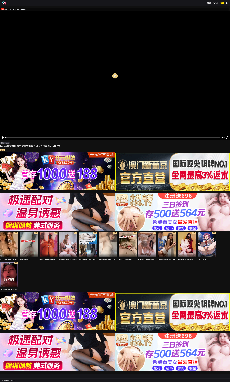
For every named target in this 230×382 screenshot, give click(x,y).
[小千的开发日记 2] (207, 244)
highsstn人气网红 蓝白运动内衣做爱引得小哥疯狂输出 (147, 259)
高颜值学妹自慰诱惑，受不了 (107, 259)
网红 (2, 143)
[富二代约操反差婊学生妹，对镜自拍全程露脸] (9, 244)
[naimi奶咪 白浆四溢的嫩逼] (187, 244)
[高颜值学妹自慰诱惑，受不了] (108, 244)
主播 (7, 143)
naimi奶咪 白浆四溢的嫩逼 (185, 259)
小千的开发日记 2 (203, 259)
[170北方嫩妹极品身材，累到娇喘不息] (88, 244)
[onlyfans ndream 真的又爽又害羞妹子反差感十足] (167, 244)
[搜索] (227, 3)
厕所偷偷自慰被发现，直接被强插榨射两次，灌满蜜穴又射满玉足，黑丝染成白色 (68, 259)
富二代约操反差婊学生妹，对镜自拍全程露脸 (9, 259)
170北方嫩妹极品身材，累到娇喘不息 (88, 259)
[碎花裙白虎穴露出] (29, 244)
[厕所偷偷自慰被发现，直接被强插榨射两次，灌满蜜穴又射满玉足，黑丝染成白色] (68, 244)
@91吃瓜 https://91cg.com (8, 380)
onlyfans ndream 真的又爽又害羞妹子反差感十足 (167, 259)
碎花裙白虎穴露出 (25, 259)
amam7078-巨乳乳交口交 (126, 259)
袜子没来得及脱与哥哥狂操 (47, 259)
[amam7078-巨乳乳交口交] (128, 244)
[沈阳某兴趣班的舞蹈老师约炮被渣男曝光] (9, 274)
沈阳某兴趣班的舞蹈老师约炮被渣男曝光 (9, 289)
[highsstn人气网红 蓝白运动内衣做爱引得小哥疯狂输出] (147, 244)
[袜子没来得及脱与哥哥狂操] (49, 244)
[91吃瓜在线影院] (4, 3)
